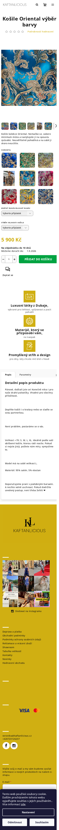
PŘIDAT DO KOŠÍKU (38, 259)
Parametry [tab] (25, 374)
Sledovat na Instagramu (28, 611)
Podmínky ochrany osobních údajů (22, 639)
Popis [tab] (8, 374)
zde (23, 804)
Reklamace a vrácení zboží (17, 643)
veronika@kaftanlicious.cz (17, 735)
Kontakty (7, 655)
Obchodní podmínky (14, 635)
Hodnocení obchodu (14, 662)
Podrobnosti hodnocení (40, 31)
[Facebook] (6, 745)
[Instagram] (14, 745)
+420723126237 (11, 738)
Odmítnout (15, 822)
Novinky (7, 659)
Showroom (8, 647)
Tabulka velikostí (12, 651)
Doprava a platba (12, 631)
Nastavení (28, 812)
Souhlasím (42, 822)
